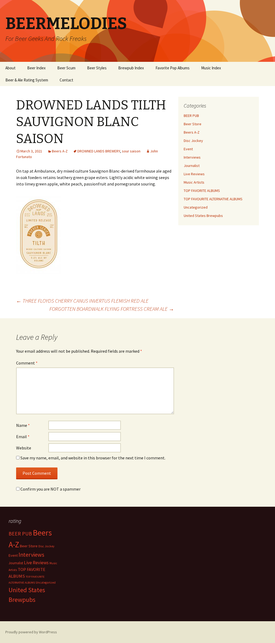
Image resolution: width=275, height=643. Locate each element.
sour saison (131, 151)
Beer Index (36, 67)
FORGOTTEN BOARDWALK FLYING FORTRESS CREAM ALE (111, 308)
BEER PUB (191, 115)
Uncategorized (196, 207)
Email (23, 436)
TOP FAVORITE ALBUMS (202, 190)
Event (188, 149)
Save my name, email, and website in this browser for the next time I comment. (92, 457)
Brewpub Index (131, 67)
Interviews (192, 157)
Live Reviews (194, 174)
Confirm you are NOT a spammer (50, 489)
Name (23, 425)
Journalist (192, 165)
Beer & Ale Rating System (26, 80)
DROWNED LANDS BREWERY (98, 151)
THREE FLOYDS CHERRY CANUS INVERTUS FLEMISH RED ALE (82, 300)
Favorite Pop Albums (172, 67)
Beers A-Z (60, 151)
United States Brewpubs (203, 215)
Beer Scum (66, 67)
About (10, 67)
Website (23, 448)
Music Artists (194, 182)
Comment (27, 363)
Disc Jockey (193, 140)
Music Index (211, 67)
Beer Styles (97, 67)
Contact (66, 80)
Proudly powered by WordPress (31, 632)
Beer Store (192, 124)
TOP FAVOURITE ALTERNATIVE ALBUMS (213, 199)
